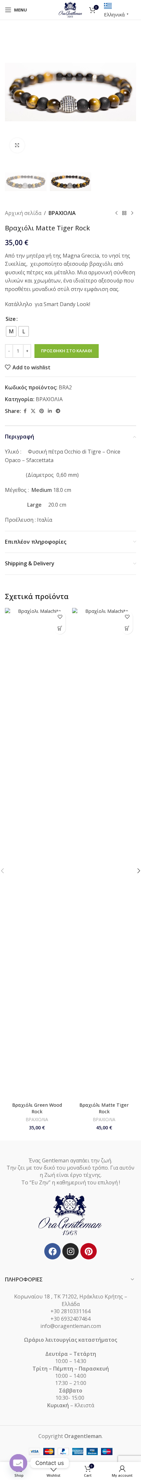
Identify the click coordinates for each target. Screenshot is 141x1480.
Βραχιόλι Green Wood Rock (37, 1108)
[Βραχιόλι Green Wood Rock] (37, 854)
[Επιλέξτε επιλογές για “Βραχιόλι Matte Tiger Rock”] (127, 628)
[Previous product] (116, 213)
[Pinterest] (88, 1251)
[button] (11, 92)
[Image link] (70, 1213)
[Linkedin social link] (50, 411)
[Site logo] (70, 9)
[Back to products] (124, 213)
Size (11, 318)
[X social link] (33, 411)
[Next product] (132, 213)
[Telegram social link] (58, 411)
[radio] (11, 331)
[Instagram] (70, 1251)
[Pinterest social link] (41, 411)
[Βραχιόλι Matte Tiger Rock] (104, 854)
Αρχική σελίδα (23, 213)
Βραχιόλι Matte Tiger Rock (104, 1108)
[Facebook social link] (25, 411)
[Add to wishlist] (60, 617)
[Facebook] (52, 1251)
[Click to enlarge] (17, 145)
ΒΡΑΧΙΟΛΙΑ (62, 213)
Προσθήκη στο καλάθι (66, 351)
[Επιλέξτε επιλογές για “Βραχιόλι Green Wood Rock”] (60, 628)
